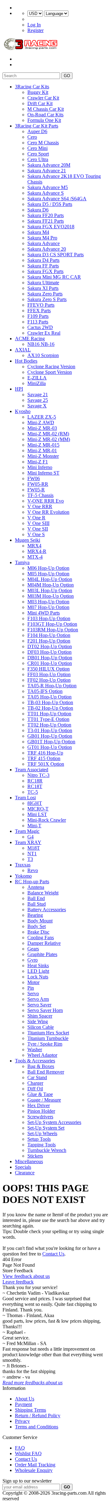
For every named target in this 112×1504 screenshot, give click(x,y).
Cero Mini (37, 148)
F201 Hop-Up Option (48, 640)
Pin (30, 988)
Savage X (37, 405)
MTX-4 (35, 556)
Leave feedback (18, 1281)
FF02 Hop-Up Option (49, 680)
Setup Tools (39, 1139)
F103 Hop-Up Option (48, 618)
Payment (23, 1404)
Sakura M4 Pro (42, 237)
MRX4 (34, 545)
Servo (33, 993)
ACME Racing (30, 338)
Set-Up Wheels (42, 1133)
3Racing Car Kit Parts (36, 125)
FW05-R (36, 489)
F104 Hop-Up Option (48, 635)
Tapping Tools (41, 1144)
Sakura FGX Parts (45, 271)
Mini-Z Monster (43, 456)
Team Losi (25, 797)
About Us (24, 1398)
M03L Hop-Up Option (49, 590)
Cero (32, 137)
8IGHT (34, 803)
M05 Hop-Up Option (48, 573)
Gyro (32, 960)
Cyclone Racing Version (51, 366)
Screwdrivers (40, 1116)
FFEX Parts (39, 310)
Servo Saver (39, 1004)
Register (35, 30)
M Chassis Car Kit (45, 109)
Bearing (35, 915)
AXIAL (23, 349)
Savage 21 (37, 394)
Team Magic (27, 831)
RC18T (34, 786)
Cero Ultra (37, 159)
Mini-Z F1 (37, 461)
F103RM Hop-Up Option (52, 629)
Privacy (22, 1421)
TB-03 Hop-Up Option (50, 702)
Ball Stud (36, 904)
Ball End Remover (45, 1072)
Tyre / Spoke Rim (44, 1044)
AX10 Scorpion (43, 355)
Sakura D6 (38, 209)
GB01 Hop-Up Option (49, 736)
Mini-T (34, 825)
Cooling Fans (40, 937)
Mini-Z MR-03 (42, 428)
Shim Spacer (39, 1016)
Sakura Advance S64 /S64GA (56, 198)
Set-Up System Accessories (54, 1122)
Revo (32, 870)
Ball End (36, 898)
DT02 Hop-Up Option (49, 646)
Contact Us (53, 1253)
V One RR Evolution (48, 512)
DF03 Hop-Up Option (49, 652)
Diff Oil (35, 1088)
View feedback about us (26, 1276)
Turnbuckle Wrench (46, 1150)
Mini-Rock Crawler (46, 820)
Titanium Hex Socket (48, 1032)
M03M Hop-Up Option (50, 596)
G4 (30, 836)
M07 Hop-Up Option (48, 607)
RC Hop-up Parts (32, 881)
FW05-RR (37, 484)
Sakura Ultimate (43, 282)
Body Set (36, 926)
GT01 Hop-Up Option (49, 747)
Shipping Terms (30, 1410)
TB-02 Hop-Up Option (50, 708)
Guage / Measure (44, 1099)
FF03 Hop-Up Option (49, 674)
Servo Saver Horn (45, 1010)
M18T (33, 848)
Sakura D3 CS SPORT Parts (55, 254)
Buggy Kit (37, 92)
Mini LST (37, 814)
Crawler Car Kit (43, 97)
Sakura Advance (43, 243)
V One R (36, 517)
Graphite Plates (42, 954)
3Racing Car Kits (32, 86)
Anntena (35, 887)
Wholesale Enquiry (34, 1470)
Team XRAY (28, 842)
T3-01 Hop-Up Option (49, 730)
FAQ (20, 1448)
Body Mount (40, 920)
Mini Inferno (39, 467)
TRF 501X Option (45, 764)
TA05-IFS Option (45, 691)
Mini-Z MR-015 (43, 445)
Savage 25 (37, 400)
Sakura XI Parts (42, 288)
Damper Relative (44, 943)
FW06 (33, 478)
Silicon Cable (40, 1027)
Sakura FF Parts (43, 265)
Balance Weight (42, 892)
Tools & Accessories (35, 1060)
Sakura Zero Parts (45, 293)
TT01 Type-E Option (48, 719)
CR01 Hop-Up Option (49, 663)
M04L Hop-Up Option (49, 579)
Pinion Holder (41, 1111)
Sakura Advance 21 (46, 170)
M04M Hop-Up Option (50, 584)
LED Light (38, 971)
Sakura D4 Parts (43, 260)
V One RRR (39, 506)
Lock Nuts (37, 976)
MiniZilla (36, 383)
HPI (19, 389)
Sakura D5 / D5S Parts (49, 204)
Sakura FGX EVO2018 (50, 226)
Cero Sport (38, 153)
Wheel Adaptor (42, 1055)
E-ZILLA (37, 377)
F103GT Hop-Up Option (52, 624)
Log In (34, 24)
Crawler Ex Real (43, 333)
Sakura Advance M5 (47, 187)
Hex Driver (38, 1105)
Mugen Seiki (27, 540)
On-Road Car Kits (45, 114)
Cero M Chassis (43, 142)
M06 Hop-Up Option (48, 568)
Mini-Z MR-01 (42, 450)
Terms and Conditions (36, 1426)
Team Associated (31, 769)
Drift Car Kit (40, 103)
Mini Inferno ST (43, 473)
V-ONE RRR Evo (45, 501)
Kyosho (22, 411)
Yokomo (23, 876)
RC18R (35, 780)
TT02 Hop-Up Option (49, 724)
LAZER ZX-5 (41, 417)
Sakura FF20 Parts (45, 215)
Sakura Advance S (45, 193)
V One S (36, 534)
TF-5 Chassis (40, 495)
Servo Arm (38, 999)
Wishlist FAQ (28, 1453)
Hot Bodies (26, 361)
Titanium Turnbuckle (47, 1038)
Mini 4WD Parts (43, 612)
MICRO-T (38, 808)
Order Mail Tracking (35, 1464)
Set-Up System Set (45, 1127)
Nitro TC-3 (38, 775)
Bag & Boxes (40, 1066)
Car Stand (37, 1077)
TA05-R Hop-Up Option (52, 685)
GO (67, 75)
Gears (33, 948)
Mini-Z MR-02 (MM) (48, 439)
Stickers (35, 1155)
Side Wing (37, 1021)
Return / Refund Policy (37, 1415)
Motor (33, 982)
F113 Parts (37, 321)
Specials (23, 1167)
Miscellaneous (29, 1161)
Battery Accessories (46, 909)
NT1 (32, 853)
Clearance (25, 1172)
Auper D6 (37, 131)
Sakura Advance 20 (46, 249)
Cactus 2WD (40, 327)
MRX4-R (36, 551)
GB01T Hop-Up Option (51, 741)
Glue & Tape (40, 1094)
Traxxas (22, 864)
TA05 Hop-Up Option (49, 696)
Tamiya (22, 562)
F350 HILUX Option (48, 668)
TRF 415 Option (43, 758)
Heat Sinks (38, 965)
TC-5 (32, 792)
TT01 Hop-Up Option (49, 713)
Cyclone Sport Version (49, 372)
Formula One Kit (44, 120)
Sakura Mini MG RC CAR (54, 277)
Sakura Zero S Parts (47, 299)
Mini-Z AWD (40, 422)
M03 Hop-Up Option (48, 601)
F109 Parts (38, 316)
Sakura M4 (38, 232)
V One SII (37, 529)
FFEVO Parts (40, 305)
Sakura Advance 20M (48, 165)
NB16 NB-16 (40, 344)
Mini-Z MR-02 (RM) (48, 433)
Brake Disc (38, 932)
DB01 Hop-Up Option (49, 657)
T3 (30, 859)
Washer (34, 1049)
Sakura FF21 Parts (45, 221)
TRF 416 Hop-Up (45, 752)
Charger (35, 1083)
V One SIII (38, 523)
